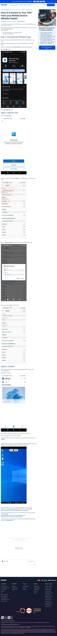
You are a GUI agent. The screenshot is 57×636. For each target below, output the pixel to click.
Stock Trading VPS (4, 601)
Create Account (14, 589)
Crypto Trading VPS (4, 597)
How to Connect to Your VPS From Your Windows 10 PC (13, 515)
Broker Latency (23, 4)
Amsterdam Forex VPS (48, 592)
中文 (14, 620)
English (2, 620)
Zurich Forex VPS (48, 594)
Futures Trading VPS (4, 596)
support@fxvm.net (10, 520)
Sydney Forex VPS (48, 601)
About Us (24, 587)
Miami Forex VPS (48, 589)
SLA (18, 624)
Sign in (44, 4)
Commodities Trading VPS (5, 599)
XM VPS (35, 592)
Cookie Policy (15, 624)
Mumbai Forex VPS (48, 599)
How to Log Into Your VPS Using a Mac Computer (11, 516)
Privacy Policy (9, 624)
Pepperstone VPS (37, 587)
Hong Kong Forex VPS (48, 602)
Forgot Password (15, 587)
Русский (5, 620)
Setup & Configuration (20, 21)
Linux (2, 592)
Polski (8, 620)
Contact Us (25, 589)
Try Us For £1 (50, 4)
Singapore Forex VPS (48, 596)
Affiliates (2, 591)
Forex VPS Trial (3, 589)
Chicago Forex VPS (48, 587)
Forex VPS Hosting (4, 586)
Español (11, 620)
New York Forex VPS (48, 586)
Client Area (13, 586)
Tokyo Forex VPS (48, 597)
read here (29, 627)
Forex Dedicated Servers (5, 587)
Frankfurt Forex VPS (48, 604)
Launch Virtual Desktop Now (46, 48)
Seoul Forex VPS (48, 606)
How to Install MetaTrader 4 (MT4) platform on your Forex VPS (14, 510)
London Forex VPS (48, 591)
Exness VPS (36, 591)
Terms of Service (4, 624)
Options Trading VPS (4, 594)
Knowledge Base (26, 586)
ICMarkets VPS (36, 589)
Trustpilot (17, 611)
